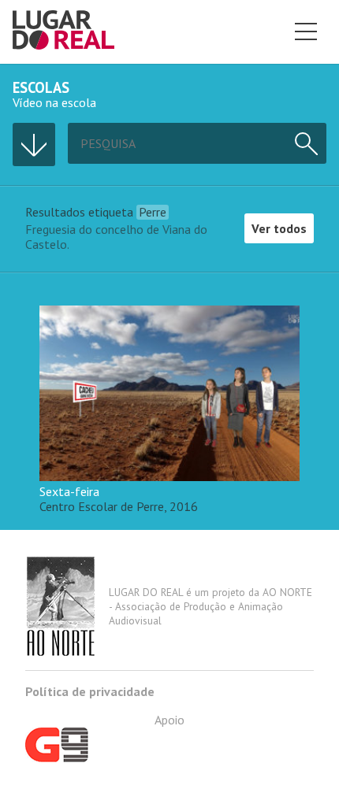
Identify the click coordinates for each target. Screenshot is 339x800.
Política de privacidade (90, 691)
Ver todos (279, 228)
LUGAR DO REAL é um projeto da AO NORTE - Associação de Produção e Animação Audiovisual (210, 606)
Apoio (169, 720)
